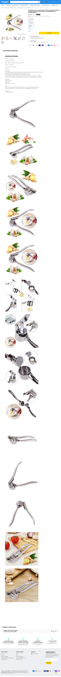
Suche (17, 653)
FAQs (17, 655)
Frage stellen (54, 631)
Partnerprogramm (4, 659)
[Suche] (39, 2)
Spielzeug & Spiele (24, 5)
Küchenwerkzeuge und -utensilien (22, 7)
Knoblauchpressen (30, 7)
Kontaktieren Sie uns (54, 5)
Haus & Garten (7, 7)
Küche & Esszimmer (13, 7)
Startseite (3, 5)
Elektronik (8, 5)
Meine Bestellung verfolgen (35, 5)
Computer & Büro (16, 5)
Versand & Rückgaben (45, 5)
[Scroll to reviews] (44, 13)
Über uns (2, 655)
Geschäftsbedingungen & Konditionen (7, 657)
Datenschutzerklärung (4, 656)
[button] (46, 2)
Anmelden (49, 663)
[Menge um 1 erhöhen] (36, 33)
